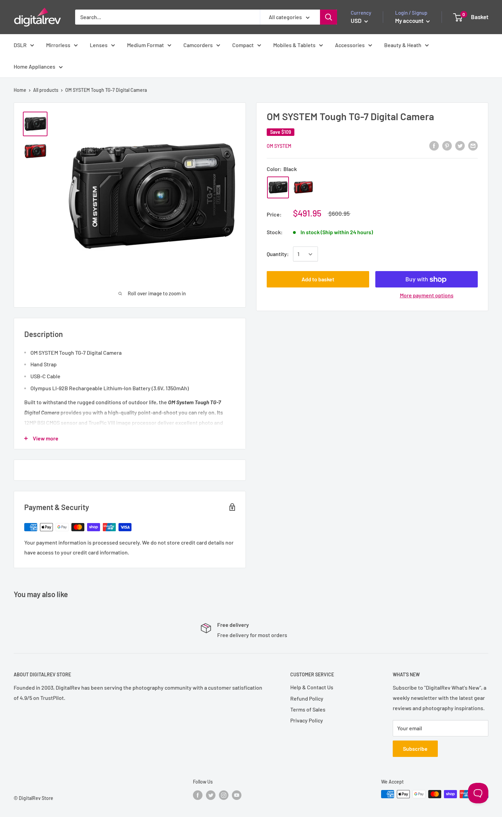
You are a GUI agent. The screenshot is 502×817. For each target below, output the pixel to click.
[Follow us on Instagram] (223, 795)
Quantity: (278, 254)
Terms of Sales (307, 709)
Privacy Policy (306, 720)
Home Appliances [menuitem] (34, 66)
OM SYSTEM (279, 146)
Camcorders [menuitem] (198, 45)
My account (409, 20)
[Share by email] (473, 145)
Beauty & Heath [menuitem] (402, 45)
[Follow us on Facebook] (198, 795)
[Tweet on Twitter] (460, 145)
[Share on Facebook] (434, 145)
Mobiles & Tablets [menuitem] (294, 45)
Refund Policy (306, 698)
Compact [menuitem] (243, 45)
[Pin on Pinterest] (447, 145)
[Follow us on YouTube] (236, 795)
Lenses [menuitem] (99, 45)
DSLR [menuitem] (20, 45)
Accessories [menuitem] (350, 45)
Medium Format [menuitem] (145, 45)
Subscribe (415, 748)
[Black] (278, 187)
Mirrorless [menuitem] (58, 45)
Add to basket (318, 279)
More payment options (427, 295)
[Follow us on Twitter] (210, 795)
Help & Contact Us (311, 687)
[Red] (303, 187)
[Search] (328, 17)
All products (45, 90)
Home (20, 90)
